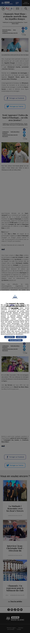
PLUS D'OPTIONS (15, 340)
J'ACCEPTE (9, 337)
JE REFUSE (21, 337)
